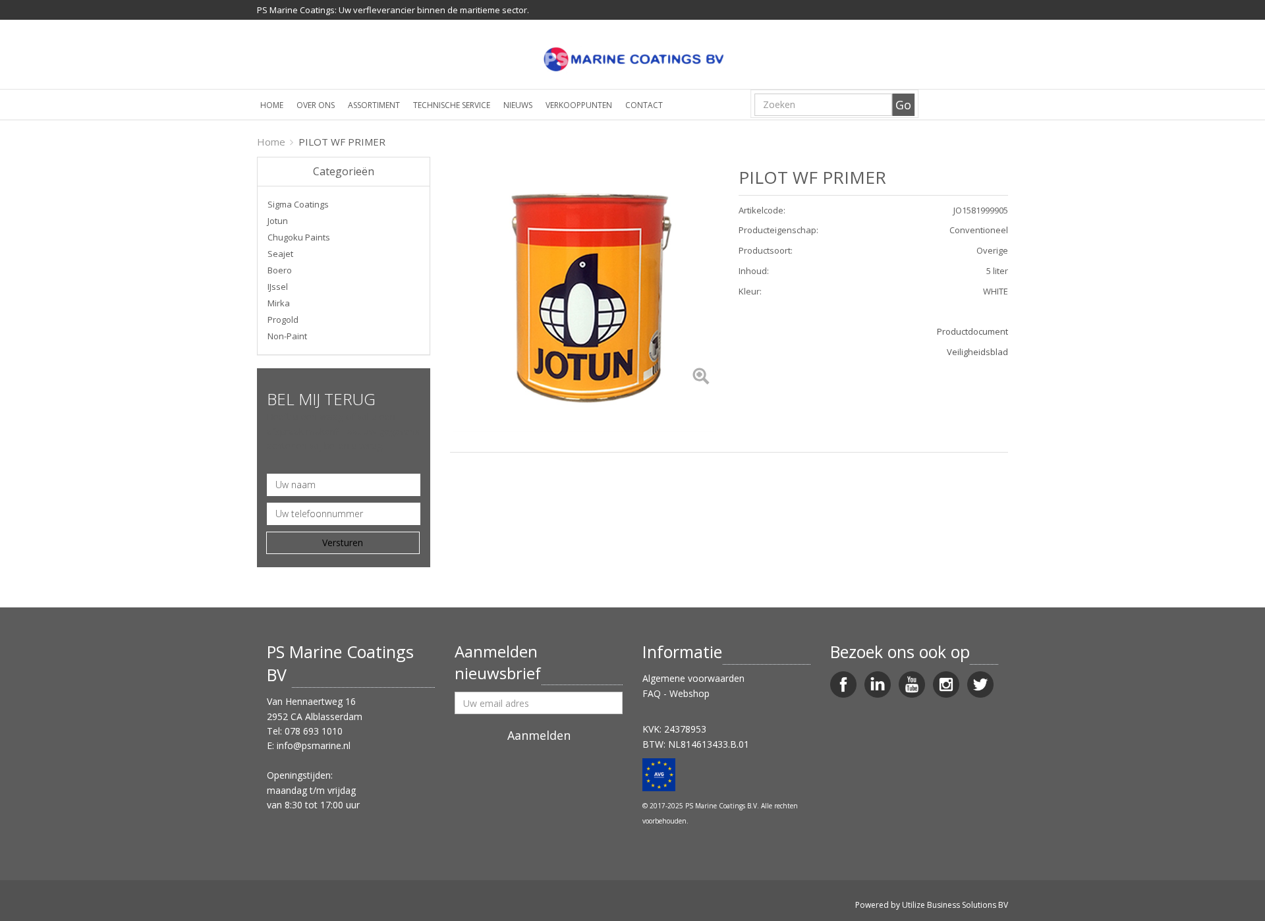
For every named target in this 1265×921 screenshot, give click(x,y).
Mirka (278, 303)
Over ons (315, 105)
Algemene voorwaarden (693, 678)
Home (271, 105)
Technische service (451, 105)
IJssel (277, 287)
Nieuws (517, 105)
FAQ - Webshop (676, 693)
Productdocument (972, 331)
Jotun (277, 221)
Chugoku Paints (298, 237)
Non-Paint (287, 336)
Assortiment (374, 105)
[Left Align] (700, 377)
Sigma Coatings (298, 204)
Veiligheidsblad (977, 352)
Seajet (280, 254)
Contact (644, 105)
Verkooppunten (579, 105)
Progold (282, 319)
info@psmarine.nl (314, 745)
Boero (279, 270)
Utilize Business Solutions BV (955, 904)
